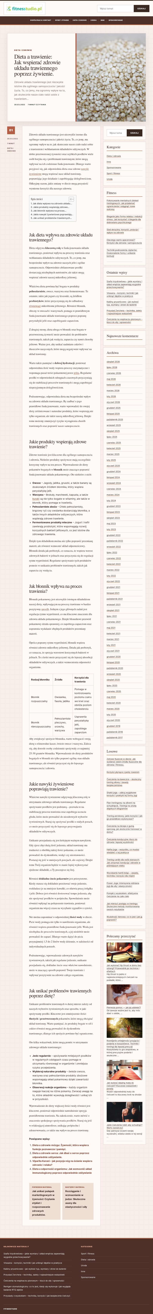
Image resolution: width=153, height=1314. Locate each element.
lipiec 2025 (112, 437)
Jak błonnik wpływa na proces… (49, 210)
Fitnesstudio (10, 1309)
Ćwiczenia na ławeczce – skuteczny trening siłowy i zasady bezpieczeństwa (124, 782)
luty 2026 (111, 396)
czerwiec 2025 (114, 442)
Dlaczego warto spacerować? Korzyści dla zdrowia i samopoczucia (124, 241)
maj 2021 (111, 628)
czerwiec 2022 (114, 558)
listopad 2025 (113, 413)
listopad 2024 (113, 477)
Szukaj (141, 8)
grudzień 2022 (113, 535)
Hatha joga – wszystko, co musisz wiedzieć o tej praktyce (123, 851)
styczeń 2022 (113, 581)
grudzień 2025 (113, 408)
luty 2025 (111, 460)
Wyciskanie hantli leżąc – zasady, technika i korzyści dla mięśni (123, 874)
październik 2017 (115, 737)
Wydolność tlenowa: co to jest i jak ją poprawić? (124, 918)
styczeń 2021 (113, 651)
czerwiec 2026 (114, 373)
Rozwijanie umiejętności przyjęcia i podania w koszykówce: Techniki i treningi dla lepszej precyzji (123, 1043)
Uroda (94, 20)
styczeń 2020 (113, 720)
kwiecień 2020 (114, 703)
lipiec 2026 (112, 367)
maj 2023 (111, 523)
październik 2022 (115, 541)
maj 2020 (111, 697)
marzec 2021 (113, 639)
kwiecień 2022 (114, 564)
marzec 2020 (113, 709)
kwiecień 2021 (113, 633)
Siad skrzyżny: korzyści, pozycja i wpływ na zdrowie (123, 231)
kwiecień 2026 (114, 384)
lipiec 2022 (112, 552)
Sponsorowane (116, 20)
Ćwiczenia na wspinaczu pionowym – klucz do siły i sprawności (34, 1280)
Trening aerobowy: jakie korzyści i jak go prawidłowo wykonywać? (124, 817)
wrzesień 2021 (113, 604)
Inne (103, 20)
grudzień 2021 (113, 587)
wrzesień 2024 (114, 483)
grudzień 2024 (114, 471)
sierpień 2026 (113, 361)
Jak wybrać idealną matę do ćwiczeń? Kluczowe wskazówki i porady (122, 1086)
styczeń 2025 (113, 466)
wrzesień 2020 (114, 674)
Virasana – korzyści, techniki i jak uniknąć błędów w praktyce (33, 1263)
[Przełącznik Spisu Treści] (69, 199)
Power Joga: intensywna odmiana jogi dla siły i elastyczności (123, 884)
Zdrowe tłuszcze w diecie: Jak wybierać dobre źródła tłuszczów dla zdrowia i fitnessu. (124, 762)
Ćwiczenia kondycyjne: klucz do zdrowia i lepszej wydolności (122, 841)
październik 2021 (115, 599)
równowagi (35, 306)
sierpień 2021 (113, 610)
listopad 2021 (113, 593)
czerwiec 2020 (114, 691)
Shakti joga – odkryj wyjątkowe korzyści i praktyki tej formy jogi (122, 794)
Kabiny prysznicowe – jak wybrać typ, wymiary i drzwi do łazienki (35, 1269)
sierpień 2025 (113, 431)
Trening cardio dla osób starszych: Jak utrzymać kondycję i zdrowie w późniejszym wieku (123, 862)
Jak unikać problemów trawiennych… (52, 218)
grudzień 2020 (114, 657)
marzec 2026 (113, 390)
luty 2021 (111, 645)
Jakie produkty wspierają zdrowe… (51, 207)
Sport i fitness (62, 20)
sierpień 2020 (113, 680)
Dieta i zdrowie (80, 20)
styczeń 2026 (113, 402)
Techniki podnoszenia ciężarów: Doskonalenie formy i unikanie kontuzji (122, 253)
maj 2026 (111, 379)
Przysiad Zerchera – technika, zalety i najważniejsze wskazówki (34, 1274)
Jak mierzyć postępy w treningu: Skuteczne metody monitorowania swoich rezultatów (123, 906)
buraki (35, 498)
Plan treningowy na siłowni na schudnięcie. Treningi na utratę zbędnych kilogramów (121, 806)
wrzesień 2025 (114, 425)
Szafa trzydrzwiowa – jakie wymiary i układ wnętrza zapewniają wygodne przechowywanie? (124, 284)
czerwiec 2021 (114, 622)
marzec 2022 (113, 570)
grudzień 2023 (114, 506)
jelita (76, 373)
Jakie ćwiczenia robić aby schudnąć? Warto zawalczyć (124, 1126)
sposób (45, 609)
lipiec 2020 (112, 685)
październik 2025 (115, 419)
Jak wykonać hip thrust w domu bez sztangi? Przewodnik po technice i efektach (124, 968)
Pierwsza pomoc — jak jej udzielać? (124, 1007)
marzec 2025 (113, 454)
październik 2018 (115, 732)
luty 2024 (111, 500)
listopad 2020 (113, 662)
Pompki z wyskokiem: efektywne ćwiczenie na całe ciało (122, 894)
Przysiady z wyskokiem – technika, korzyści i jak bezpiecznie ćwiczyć (37, 1296)
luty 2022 (111, 576)
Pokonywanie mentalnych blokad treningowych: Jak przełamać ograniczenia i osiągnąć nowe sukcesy (122, 204)
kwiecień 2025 (114, 448)
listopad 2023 (113, 512)
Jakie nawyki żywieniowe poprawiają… (53, 214)
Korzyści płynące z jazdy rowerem (123, 772)
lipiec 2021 (112, 616)
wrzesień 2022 (114, 547)
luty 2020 (111, 714)
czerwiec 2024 (114, 489)
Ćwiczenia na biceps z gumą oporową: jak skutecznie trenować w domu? (124, 829)
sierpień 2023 (113, 518)
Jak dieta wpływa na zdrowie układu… (52, 203)
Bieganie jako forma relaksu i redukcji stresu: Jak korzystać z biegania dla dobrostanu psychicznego (124, 219)
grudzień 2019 (113, 726)
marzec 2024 (113, 494)
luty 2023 (111, 529)
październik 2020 (115, 668)
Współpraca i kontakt (40, 20)
